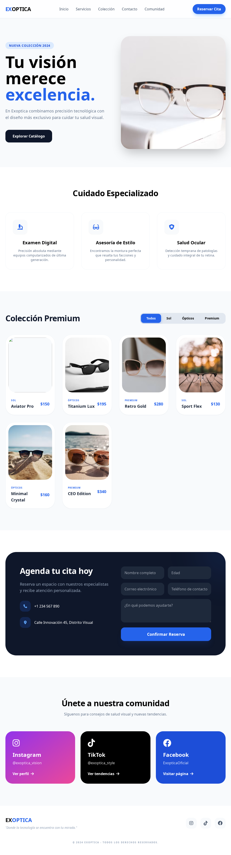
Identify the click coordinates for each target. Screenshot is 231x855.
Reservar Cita (209, 9)
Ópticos (188, 318)
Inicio (64, 9)
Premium (212, 318)
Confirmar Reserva (166, 634)
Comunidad (154, 9)
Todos (151, 318)
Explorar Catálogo (29, 136)
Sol (168, 318)
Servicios (83, 9)
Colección (106, 9)
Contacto (129, 9)
